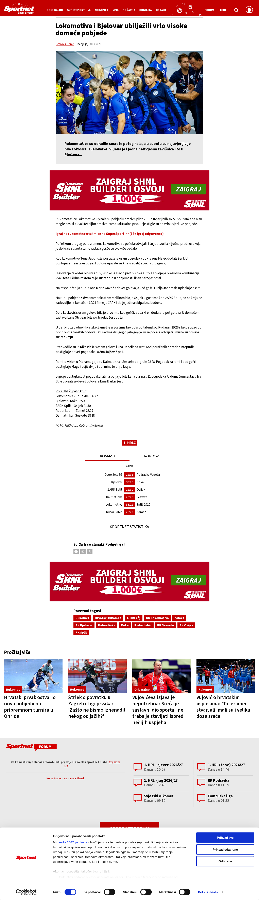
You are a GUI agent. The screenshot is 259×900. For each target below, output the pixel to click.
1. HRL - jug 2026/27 (161, 780)
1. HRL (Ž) (133, 618)
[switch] (109, 892)
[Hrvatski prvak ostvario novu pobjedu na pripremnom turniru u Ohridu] (33, 676)
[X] (89, 551)
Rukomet (82, 618)
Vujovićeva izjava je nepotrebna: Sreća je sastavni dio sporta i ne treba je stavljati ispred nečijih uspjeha (158, 710)
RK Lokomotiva (157, 618)
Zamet (179, 618)
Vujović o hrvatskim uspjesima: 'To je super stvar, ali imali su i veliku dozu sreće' (223, 707)
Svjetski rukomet (159, 796)
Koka (125, 625)
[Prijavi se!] (249, 10)
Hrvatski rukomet (108, 618)
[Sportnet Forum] (31, 748)
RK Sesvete (165, 625)
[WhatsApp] (83, 551)
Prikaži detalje (208, 892)
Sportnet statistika (129, 527)
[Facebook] (76, 551)
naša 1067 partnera (73, 842)
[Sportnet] (19, 10)
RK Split (81, 632)
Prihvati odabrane (225, 849)
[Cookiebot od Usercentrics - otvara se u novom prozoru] (26, 892)
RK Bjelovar (83, 625)
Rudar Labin (143, 625)
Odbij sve (225, 861)
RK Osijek (186, 625)
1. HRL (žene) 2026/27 (226, 765)
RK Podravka (218, 780)
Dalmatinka (106, 625)
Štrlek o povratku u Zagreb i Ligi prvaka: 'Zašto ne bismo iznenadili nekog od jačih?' (97, 707)
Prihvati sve (225, 837)
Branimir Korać (65, 44)
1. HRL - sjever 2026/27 (163, 765)
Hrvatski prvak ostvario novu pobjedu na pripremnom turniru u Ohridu (30, 707)
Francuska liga (220, 796)
